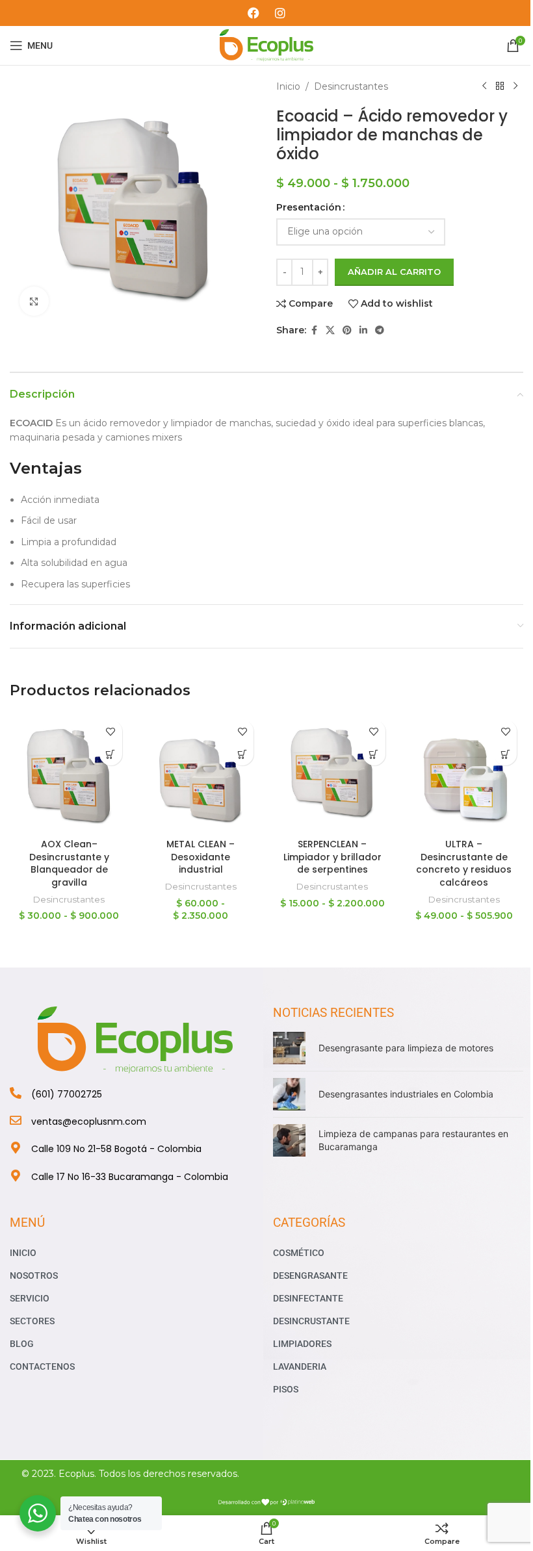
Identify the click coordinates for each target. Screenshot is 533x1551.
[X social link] (330, 330)
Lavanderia (299, 1366)
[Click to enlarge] (34, 301)
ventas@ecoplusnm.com (88, 1121)
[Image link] (135, 1039)
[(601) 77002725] (15, 1093)
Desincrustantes (351, 86)
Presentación (308, 207)
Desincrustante (311, 1321)
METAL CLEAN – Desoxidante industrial (200, 857)
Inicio (288, 86)
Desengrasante (310, 1275)
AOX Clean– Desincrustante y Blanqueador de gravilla (69, 863)
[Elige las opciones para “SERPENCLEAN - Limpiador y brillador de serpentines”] (374, 754)
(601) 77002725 (66, 1094)
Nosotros (34, 1275)
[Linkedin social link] (363, 330)
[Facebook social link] (314, 330)
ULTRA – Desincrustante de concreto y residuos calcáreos (464, 863)
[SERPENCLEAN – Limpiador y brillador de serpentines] (332, 772)
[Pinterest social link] (347, 330)
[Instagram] (280, 13)
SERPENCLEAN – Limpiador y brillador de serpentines (332, 857)
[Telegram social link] (379, 330)
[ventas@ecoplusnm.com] (15, 1120)
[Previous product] (484, 86)
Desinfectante (308, 1298)
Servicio (29, 1298)
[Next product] (515, 86)
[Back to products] (500, 86)
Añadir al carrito (394, 271)
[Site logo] (267, 45)
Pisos (285, 1389)
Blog (22, 1344)
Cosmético (298, 1253)
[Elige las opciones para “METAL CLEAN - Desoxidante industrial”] (242, 754)
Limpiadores (302, 1344)
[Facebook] (253, 13)
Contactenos (42, 1366)
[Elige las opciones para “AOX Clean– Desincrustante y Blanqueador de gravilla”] (110, 754)
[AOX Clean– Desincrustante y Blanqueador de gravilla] (69, 772)
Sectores (32, 1321)
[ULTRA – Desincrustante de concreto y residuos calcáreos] (464, 772)
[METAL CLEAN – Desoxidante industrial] (201, 772)
